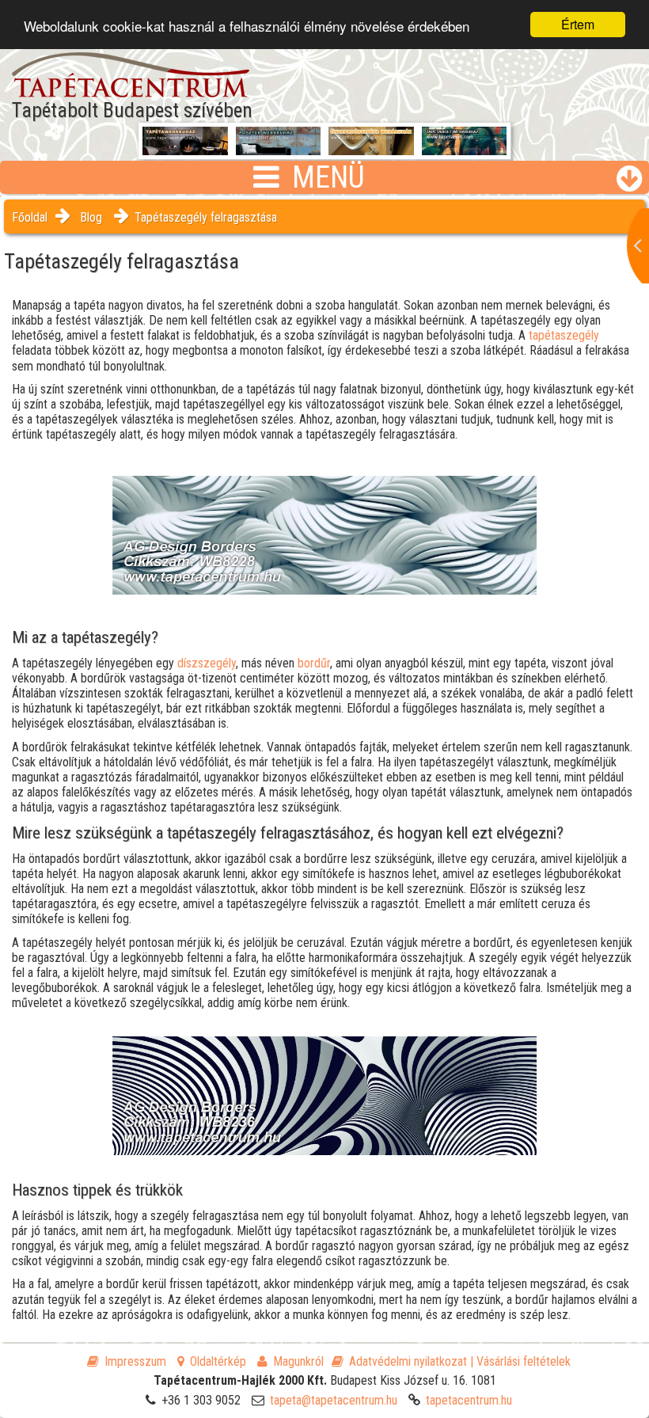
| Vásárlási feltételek (520, 1361)
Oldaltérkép (218, 1361)
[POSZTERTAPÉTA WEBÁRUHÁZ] (278, 149)
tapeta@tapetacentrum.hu (333, 1400)
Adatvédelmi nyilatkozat (408, 1361)
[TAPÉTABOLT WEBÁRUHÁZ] (464, 149)
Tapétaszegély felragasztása (206, 217)
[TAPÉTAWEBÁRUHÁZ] (185, 143)
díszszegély (206, 663)
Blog (91, 217)
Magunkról (298, 1361)
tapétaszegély (564, 335)
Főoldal (29, 217)
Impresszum (135, 1361)
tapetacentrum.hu (469, 1400)
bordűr (314, 663)
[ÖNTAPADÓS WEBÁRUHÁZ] (371, 149)
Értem (577, 24)
